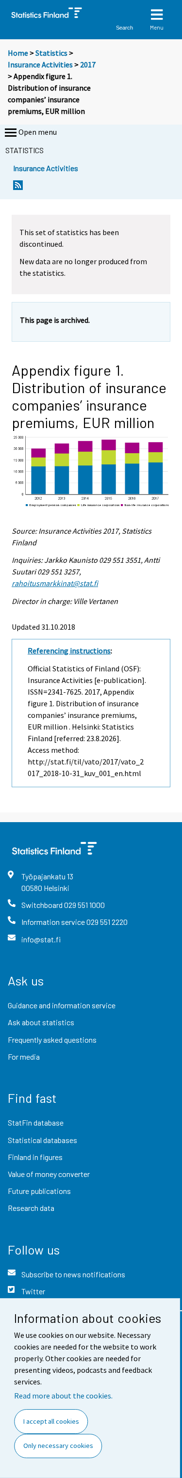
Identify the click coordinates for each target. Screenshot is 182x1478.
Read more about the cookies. (63, 1395)
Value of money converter (49, 1173)
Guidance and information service (62, 1005)
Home (18, 53)
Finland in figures (35, 1156)
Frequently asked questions (52, 1039)
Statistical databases (42, 1139)
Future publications (39, 1190)
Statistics (51, 53)
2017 (88, 64)
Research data (31, 1207)
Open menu (37, 132)
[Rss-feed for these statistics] (18, 187)
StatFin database (36, 1122)
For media (24, 1056)
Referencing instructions (69, 650)
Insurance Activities (40, 64)
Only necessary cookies (58, 1445)
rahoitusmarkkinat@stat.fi (55, 583)
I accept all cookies (51, 1421)
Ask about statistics (41, 1022)
